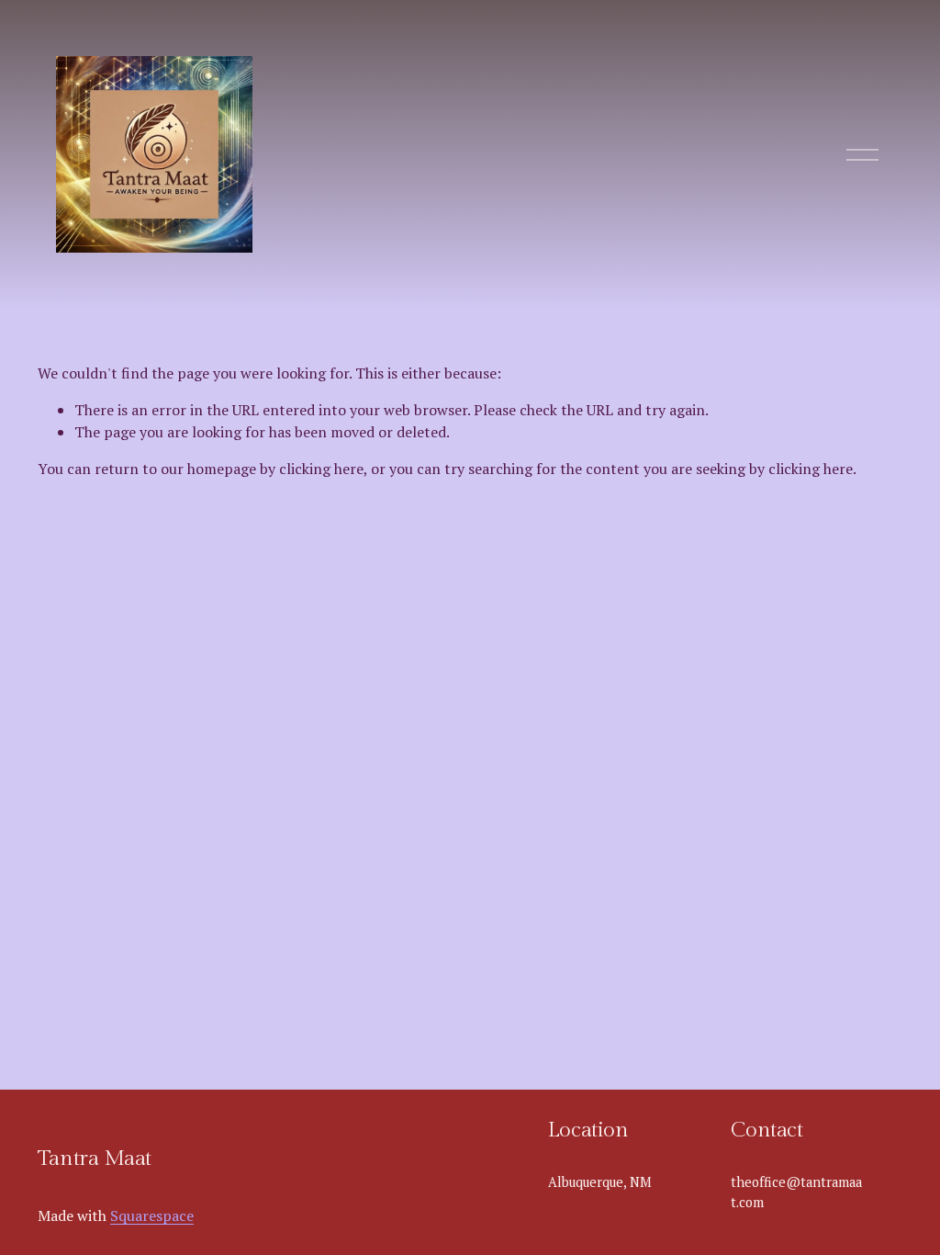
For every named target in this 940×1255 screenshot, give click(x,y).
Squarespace (152, 1215)
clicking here (321, 468)
